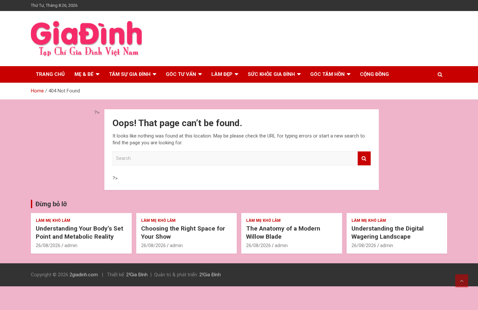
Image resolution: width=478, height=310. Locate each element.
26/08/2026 (48, 245)
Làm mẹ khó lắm (53, 220)
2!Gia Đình (137, 275)
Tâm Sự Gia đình (130, 74)
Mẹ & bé (84, 74)
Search (364, 158)
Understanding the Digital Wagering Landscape (388, 232)
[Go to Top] (461, 280)
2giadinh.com (84, 275)
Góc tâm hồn (327, 74)
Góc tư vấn (181, 74)
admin (70, 245)
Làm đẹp (221, 74)
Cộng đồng (374, 74)
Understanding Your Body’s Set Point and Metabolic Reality (79, 232)
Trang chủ (50, 74)
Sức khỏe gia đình (271, 74)
